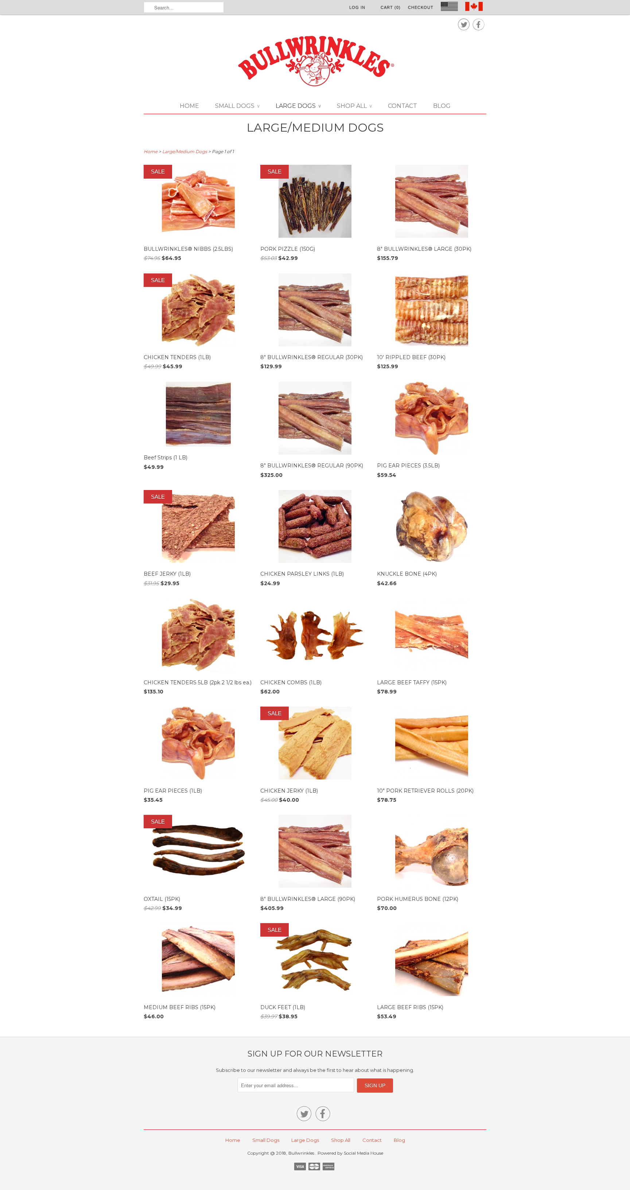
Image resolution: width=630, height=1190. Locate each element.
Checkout (420, 7)
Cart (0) (391, 7)
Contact (402, 105)
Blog (442, 105)
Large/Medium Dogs (315, 127)
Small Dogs (237, 105)
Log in (357, 7)
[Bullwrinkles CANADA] (315, 61)
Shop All (354, 105)
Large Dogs (298, 105)
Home (189, 105)
